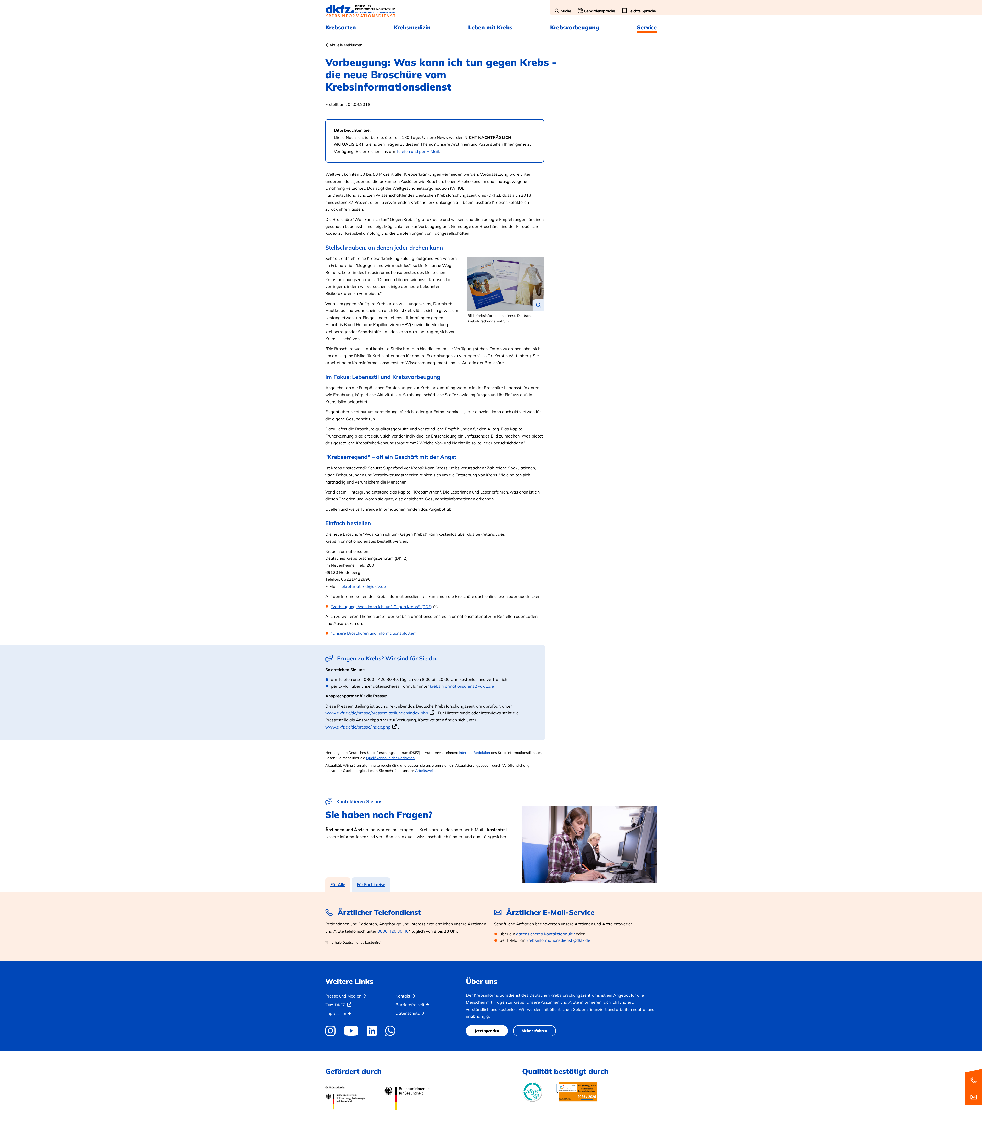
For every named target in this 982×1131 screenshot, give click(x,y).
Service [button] (647, 27)
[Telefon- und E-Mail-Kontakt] (973, 1086)
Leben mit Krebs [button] (490, 27)
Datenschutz (408, 1013)
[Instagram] (332, 1030)
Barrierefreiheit (410, 1004)
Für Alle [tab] (337, 884)
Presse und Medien (343, 996)
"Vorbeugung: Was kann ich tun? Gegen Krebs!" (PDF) (381, 606)
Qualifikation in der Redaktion (390, 758)
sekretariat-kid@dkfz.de (363, 586)
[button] (563, 11)
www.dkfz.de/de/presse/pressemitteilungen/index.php (376, 712)
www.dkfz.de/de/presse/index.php (357, 727)
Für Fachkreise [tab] (371, 884)
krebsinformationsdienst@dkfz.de (462, 686)
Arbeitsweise (426, 770)
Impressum (335, 1013)
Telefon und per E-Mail (417, 151)
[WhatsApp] (390, 1030)
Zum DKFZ (335, 1004)
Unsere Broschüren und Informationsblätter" (374, 633)
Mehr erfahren (534, 1030)
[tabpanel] (491, 926)
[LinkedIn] (372, 1030)
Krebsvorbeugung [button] (574, 27)
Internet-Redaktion (474, 752)
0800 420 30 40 (393, 931)
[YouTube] (351, 1030)
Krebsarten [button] (340, 27)
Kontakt (403, 996)
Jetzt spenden (487, 1030)
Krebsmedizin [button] (412, 27)
